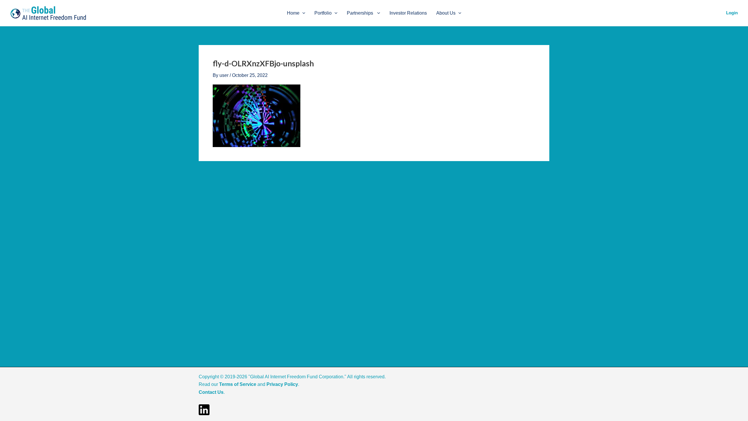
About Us (446, 13)
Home (293, 13)
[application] (302, 13)
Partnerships (360, 13)
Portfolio (323, 13)
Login (732, 12)
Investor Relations (408, 13)
